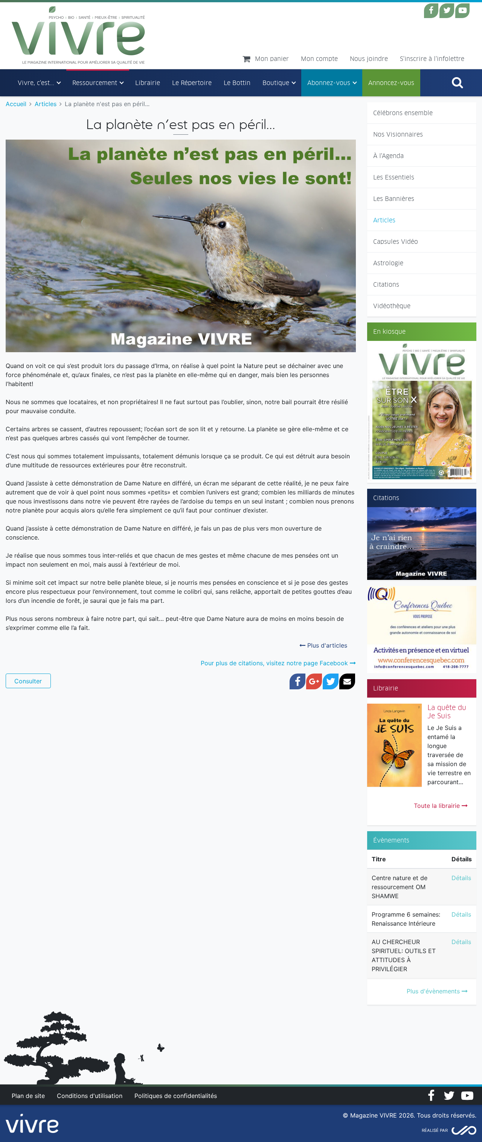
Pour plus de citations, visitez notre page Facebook (275, 663)
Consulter (28, 681)
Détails (461, 878)
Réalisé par (435, 1130)
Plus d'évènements (434, 991)
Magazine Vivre (78, 35)
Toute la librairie (438, 805)
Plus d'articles (326, 645)
